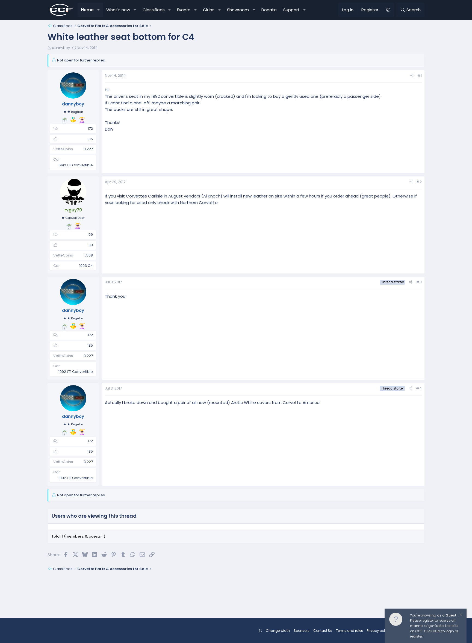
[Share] (411, 75)
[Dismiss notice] (460, 615)
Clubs (208, 10)
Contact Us (322, 630)
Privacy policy (378, 630)
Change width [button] (278, 630)
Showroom (238, 10)
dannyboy (61, 47)
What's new (118, 10)
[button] (99, 10)
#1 (419, 75)
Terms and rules (349, 630)
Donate (269, 10)
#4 (419, 388)
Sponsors (301, 630)
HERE (437, 631)
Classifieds (154, 10)
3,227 (88, 149)
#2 (419, 181)
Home (87, 10)
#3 (419, 282)
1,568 (88, 255)
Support (291, 10)
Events (183, 10)
